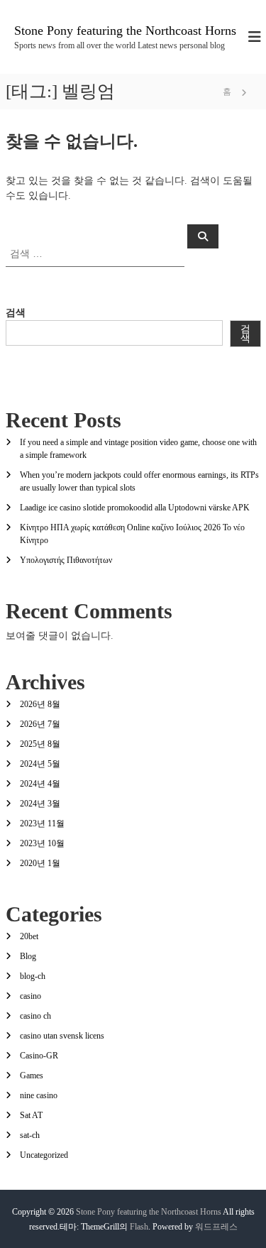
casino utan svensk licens (62, 1036)
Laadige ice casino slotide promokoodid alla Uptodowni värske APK (135, 508)
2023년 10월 (42, 843)
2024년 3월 (40, 804)
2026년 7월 (40, 724)
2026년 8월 (40, 704)
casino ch (35, 1016)
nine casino (38, 1095)
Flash (139, 1227)
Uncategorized (44, 1155)
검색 (16, 312)
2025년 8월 (40, 744)
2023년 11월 (42, 823)
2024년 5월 (40, 764)
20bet (29, 936)
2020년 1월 (40, 863)
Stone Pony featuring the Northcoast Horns (125, 30)
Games (31, 1075)
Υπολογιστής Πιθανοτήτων (66, 560)
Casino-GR (39, 1056)
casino (30, 996)
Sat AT (31, 1115)
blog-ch (32, 976)
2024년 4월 (40, 784)
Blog (28, 956)
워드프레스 (216, 1227)
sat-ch (30, 1135)
